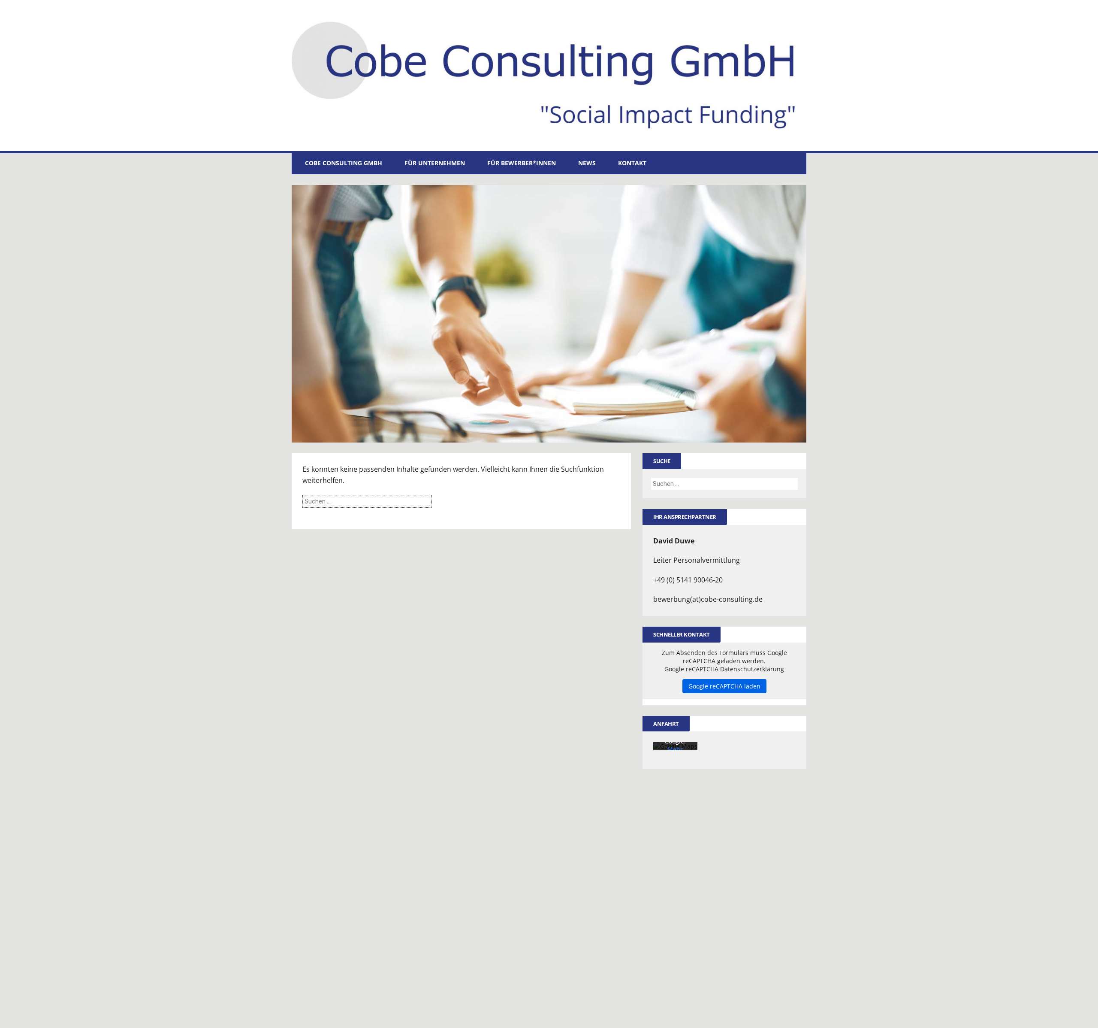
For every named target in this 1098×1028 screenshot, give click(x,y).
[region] (549, 314)
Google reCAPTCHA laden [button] (724, 686)
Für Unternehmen (434, 163)
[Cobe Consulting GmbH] (549, 75)
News (587, 163)
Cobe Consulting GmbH (343, 163)
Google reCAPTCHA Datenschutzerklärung (724, 669)
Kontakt (632, 163)
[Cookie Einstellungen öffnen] (19, 1017)
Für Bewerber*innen (521, 163)
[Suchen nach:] (367, 501)
